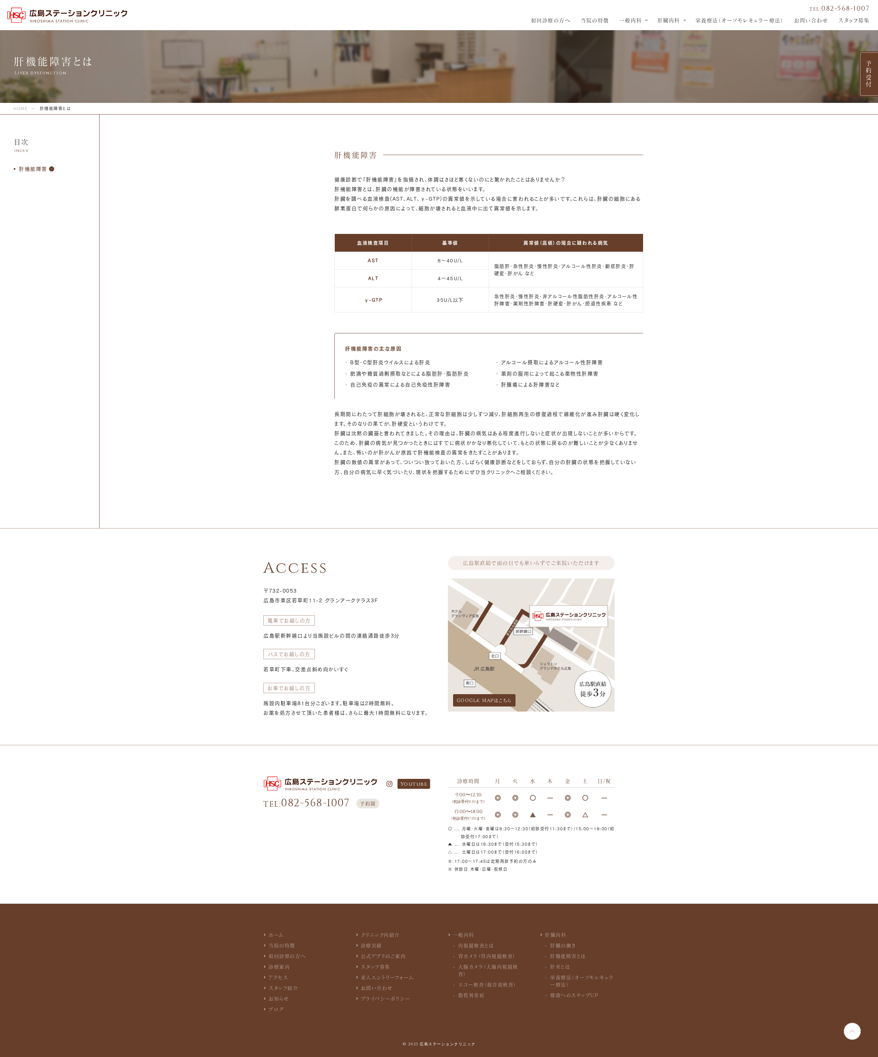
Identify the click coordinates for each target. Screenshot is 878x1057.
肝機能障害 (33, 169)
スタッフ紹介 (283, 988)
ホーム (276, 935)
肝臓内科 (668, 20)
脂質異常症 (471, 995)
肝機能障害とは (568, 956)
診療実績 (371, 945)
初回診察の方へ (287, 956)
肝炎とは (560, 967)
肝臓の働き (563, 945)
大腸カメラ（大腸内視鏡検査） (488, 970)
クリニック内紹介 (380, 935)
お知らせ (279, 998)
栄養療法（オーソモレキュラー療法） (740, 20)
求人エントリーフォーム (387, 977)
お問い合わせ (811, 20)
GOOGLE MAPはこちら (484, 700)
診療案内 (279, 967)
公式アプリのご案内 (383, 956)
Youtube (414, 784)
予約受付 (868, 74)
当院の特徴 (595, 20)
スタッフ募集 (853, 20)
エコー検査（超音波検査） (487, 984)
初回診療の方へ (551, 20)
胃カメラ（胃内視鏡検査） (487, 956)
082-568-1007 (839, 8)
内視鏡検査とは (476, 945)
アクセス (278, 977)
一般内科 (630, 20)
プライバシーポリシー (386, 998)
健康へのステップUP (574, 995)
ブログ (276, 1009)
